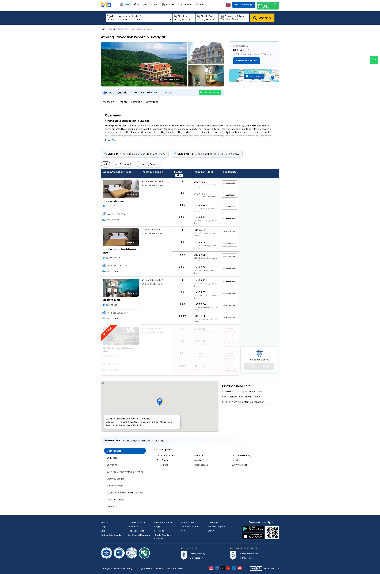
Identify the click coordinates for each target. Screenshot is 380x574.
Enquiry (211, 530)
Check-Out (184, 153)
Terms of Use (187, 522)
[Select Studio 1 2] (229, 183)
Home (103, 29)
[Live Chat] (374, 58)
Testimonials (214, 522)
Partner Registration (248, 553)
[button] (160, 402)
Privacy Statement (163, 522)
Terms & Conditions (137, 522)
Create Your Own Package (162, 537)
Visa (156, 4)
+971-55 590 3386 (211, 92)
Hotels (127, 4)
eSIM (202, 4)
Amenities (152, 101)
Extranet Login (196, 557)
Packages (142, 4)
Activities (170, 4)
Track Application (136, 530)
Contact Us (133, 526)
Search (264, 18)
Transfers (188, 4)
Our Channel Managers (139, 535)
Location (136, 101)
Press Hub (159, 530)
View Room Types (246, 60)
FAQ (103, 526)
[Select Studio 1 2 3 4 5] (229, 231)
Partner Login (245, 557)
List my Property (197, 553)
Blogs (157, 526)
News (183, 530)
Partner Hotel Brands (111, 535)
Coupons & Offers (189, 526)
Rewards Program (216, 526)
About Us (105, 522)
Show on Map (255, 76)
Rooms (123, 101)
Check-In (112, 153)
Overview (109, 101)
